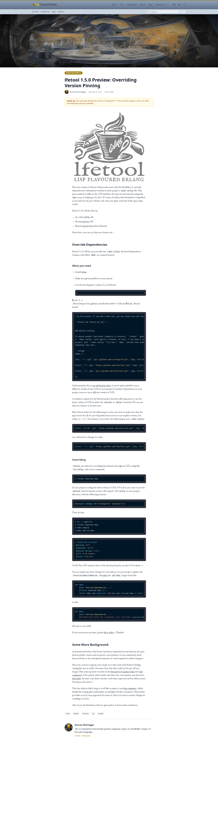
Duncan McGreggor (78, 92)
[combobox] (166, 11)
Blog (150, 4)
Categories (45, 11)
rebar (84, 272)
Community (132, 4)
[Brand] (44, 4)
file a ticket (109, 633)
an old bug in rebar (102, 386)
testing (100, 714)
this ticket (76, 679)
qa (93, 714)
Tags (54, 11)
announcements (73, 73)
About (142, 4)
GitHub (78, 736)
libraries (85, 714)
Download (160, 4)
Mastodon (86, 736)
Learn (114, 4)
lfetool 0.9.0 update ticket (123, 672)
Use (121, 4)
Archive (35, 11)
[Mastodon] (179, 5)
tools (68, 714)
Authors (61, 11)
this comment (130, 688)
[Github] (172, 5)
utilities (76, 714)
